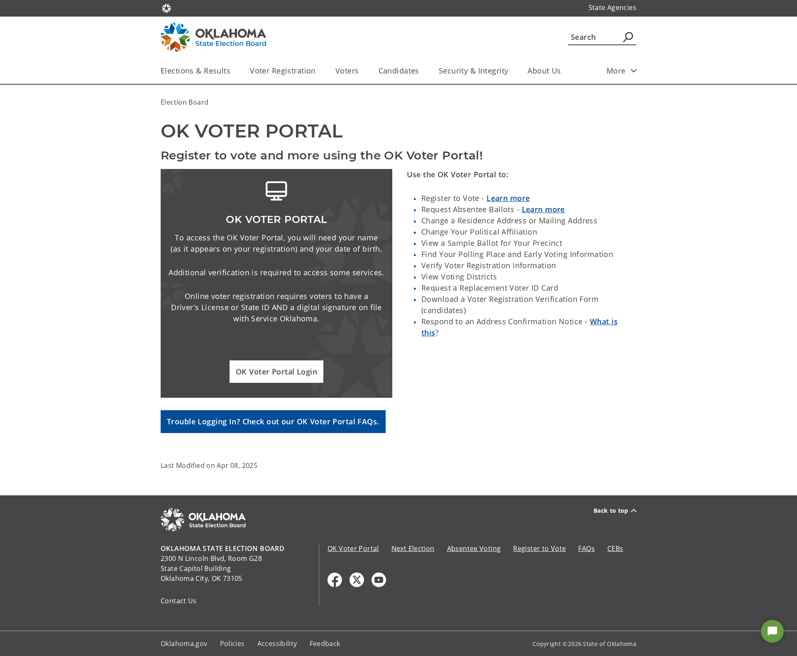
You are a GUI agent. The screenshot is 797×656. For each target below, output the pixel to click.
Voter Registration (283, 71)
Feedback (325, 643)
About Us (544, 71)
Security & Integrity (474, 71)
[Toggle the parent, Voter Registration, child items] (318, 70)
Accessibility (277, 643)
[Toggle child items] (634, 70)
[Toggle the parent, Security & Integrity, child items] (510, 70)
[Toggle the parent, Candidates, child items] (422, 70)
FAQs (586, 548)
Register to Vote (539, 548)
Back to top (611, 511)
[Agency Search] (628, 37)
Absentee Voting (474, 548)
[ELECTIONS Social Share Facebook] (335, 580)
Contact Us (179, 600)
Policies (232, 643)
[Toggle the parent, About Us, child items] (564, 70)
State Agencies (612, 7)
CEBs (615, 548)
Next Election (413, 548)
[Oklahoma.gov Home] (166, 7)
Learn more (508, 198)
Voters (347, 71)
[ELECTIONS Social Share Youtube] (379, 580)
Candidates (399, 71)
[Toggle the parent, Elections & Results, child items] (233, 70)
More (616, 71)
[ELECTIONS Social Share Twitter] (357, 580)
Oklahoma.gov (184, 643)
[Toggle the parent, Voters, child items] (361, 70)
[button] (276, 371)
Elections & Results (195, 71)
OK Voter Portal (353, 548)
